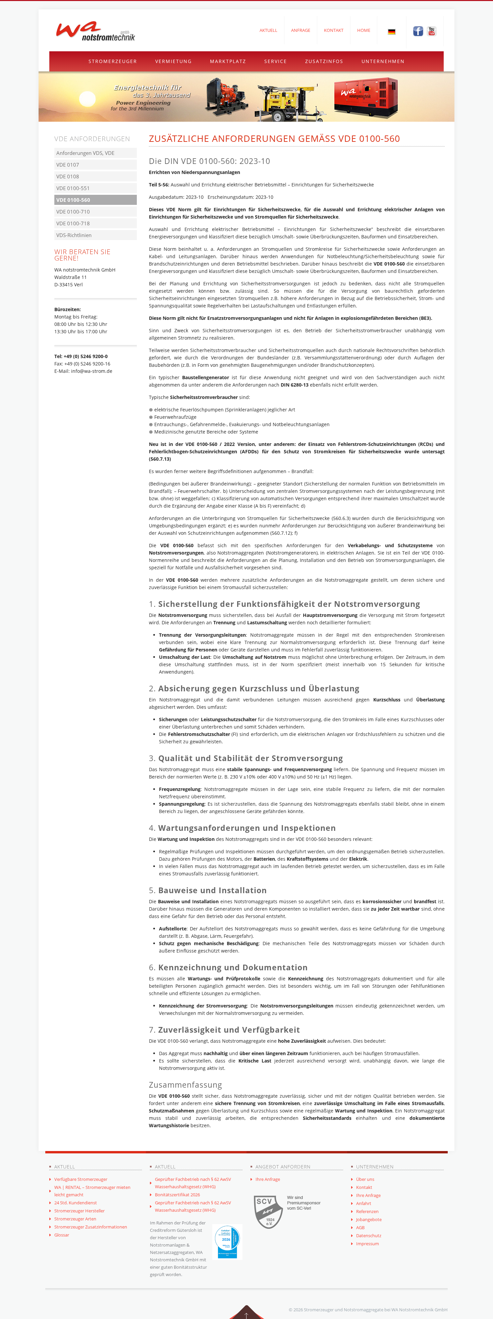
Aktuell (268, 30)
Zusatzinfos (324, 61)
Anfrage (300, 30)
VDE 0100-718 (73, 223)
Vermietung (173, 61)
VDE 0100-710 (73, 211)
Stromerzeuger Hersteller (79, 1211)
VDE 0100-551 (73, 188)
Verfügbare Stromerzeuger (80, 1179)
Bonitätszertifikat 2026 (177, 1195)
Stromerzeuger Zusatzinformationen (90, 1227)
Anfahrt (363, 1203)
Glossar (61, 1235)
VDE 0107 (67, 164)
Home (363, 30)
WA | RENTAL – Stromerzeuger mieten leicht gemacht (92, 1191)
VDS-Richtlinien (74, 235)
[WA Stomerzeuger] (95, 31)
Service (275, 61)
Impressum (367, 1244)
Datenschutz (368, 1235)
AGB (360, 1227)
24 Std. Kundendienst (75, 1203)
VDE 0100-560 (73, 199)
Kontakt (333, 30)
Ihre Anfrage (268, 1179)
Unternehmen (383, 61)
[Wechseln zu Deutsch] (391, 31)
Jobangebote (369, 1219)
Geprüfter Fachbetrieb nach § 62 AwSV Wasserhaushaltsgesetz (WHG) (193, 1183)
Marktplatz (228, 61)
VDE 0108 (67, 176)
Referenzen (367, 1211)
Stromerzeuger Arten (75, 1219)
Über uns (365, 1179)
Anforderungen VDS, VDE (85, 153)
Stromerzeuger (113, 61)
